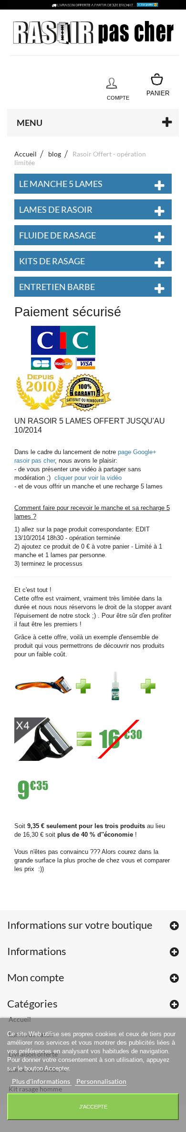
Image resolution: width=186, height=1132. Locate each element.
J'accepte (93, 1107)
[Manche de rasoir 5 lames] (43, 688)
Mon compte (35, 977)
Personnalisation (100, 1081)
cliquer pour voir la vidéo (88, 477)
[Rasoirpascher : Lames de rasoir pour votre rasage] (94, 32)
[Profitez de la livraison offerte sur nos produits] (93, 5)
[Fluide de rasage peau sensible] (114, 688)
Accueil (25, 154)
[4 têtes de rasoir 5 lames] (43, 742)
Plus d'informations (41, 1081)
